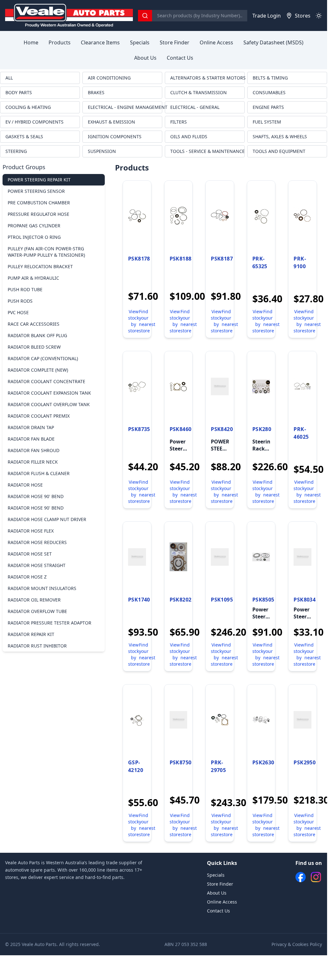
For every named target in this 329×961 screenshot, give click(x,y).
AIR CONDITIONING (109, 78)
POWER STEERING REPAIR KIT (39, 180)
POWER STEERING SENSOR (36, 191)
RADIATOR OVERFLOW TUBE (37, 611)
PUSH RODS (20, 301)
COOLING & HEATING (28, 107)
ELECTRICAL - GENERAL (194, 107)
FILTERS (178, 122)
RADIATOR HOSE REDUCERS (37, 542)
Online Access (216, 42)
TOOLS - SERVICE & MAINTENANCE (207, 151)
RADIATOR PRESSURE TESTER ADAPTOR (49, 623)
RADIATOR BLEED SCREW (34, 347)
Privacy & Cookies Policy (297, 944)
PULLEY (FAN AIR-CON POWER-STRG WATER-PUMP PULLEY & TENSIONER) (46, 252)
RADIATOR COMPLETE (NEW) (38, 370)
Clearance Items (100, 42)
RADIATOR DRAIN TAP (31, 427)
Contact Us (180, 57)
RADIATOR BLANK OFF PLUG (37, 335)
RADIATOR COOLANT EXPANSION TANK (49, 393)
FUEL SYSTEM (267, 122)
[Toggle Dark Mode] (319, 15)
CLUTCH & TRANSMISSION (198, 92)
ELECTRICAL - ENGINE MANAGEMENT (125, 107)
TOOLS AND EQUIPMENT (279, 151)
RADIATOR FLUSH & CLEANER (39, 473)
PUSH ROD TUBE (25, 289)
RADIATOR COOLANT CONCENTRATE (46, 381)
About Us (145, 57)
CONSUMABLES (269, 92)
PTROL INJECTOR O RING (34, 237)
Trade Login (266, 15)
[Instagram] (316, 877)
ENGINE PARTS (268, 107)
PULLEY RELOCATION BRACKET (40, 266)
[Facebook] (300, 877)
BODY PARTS (18, 92)
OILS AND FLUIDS (188, 136)
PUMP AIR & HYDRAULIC (33, 278)
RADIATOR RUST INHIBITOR (37, 646)
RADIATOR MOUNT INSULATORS (42, 588)
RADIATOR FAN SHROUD (33, 450)
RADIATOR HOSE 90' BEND (36, 496)
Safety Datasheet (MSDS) (273, 42)
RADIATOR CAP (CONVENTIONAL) (43, 358)
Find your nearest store (147, 321)
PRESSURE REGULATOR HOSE (38, 214)
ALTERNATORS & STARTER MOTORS (207, 78)
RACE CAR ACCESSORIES (33, 324)
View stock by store (133, 321)
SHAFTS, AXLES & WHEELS (280, 136)
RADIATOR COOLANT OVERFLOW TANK (49, 404)
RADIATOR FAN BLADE (31, 439)
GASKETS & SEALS (24, 136)
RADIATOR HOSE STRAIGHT (36, 565)
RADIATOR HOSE (25, 485)
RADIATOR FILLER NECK (33, 462)
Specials (139, 42)
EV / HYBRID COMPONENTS (34, 122)
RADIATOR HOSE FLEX (31, 531)
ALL (9, 78)
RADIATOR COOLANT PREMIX (39, 416)
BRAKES (96, 92)
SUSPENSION (102, 151)
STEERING (16, 151)
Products (60, 42)
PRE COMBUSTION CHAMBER (39, 203)
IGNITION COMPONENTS (115, 136)
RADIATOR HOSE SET (30, 554)
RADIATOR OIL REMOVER (34, 600)
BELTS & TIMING (270, 78)
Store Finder (174, 42)
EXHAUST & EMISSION (111, 122)
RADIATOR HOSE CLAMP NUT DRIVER (47, 519)
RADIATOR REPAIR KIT (31, 634)
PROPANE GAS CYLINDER (34, 226)
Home (31, 42)
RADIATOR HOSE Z (27, 577)
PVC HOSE (18, 312)
